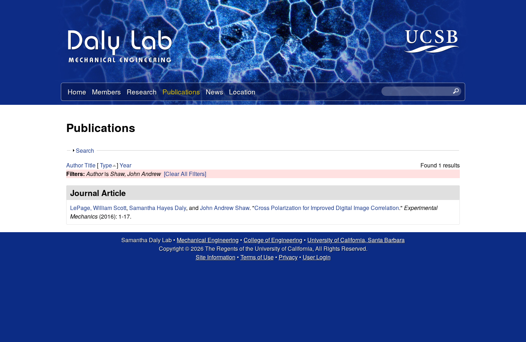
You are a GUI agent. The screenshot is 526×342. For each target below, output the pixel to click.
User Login (317, 257)
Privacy (288, 257)
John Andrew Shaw (224, 208)
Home (77, 91)
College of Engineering (273, 240)
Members (106, 91)
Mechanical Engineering (208, 240)
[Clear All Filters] (185, 174)
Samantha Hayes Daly (157, 208)
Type (106, 165)
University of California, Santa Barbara (356, 240)
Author (74, 165)
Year (125, 165)
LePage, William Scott (98, 208)
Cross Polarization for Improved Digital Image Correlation (326, 208)
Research (142, 91)
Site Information (215, 257)
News (214, 91)
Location (242, 91)
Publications (181, 91)
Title (90, 165)
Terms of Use (257, 257)
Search (85, 150)
